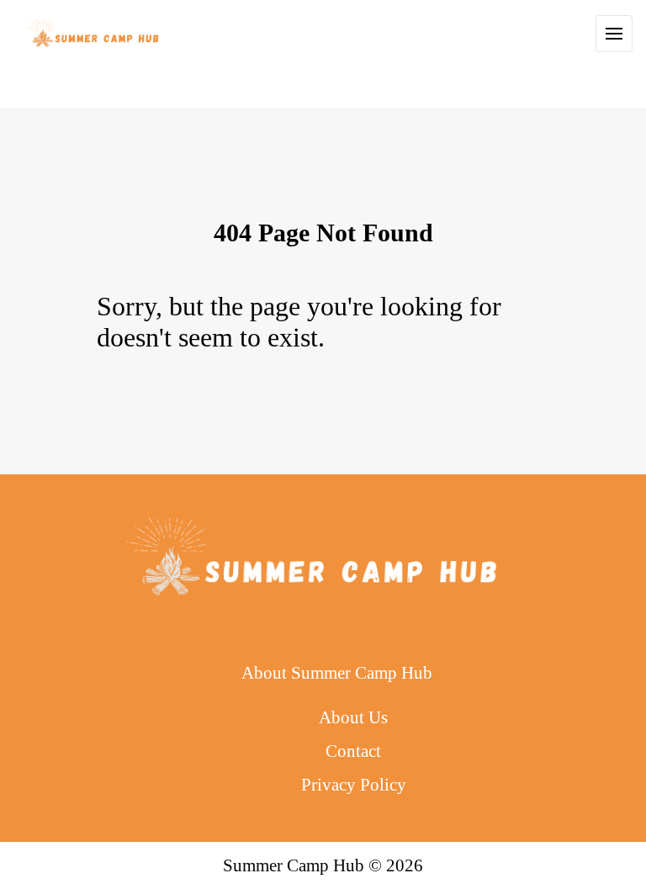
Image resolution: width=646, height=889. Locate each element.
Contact (353, 750)
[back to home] (94, 33)
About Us (353, 717)
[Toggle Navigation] (614, 33)
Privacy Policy (353, 784)
